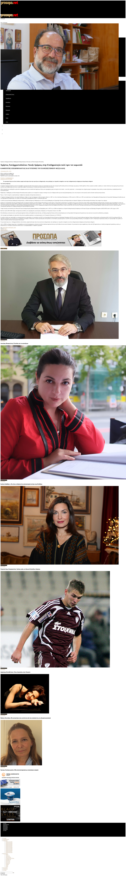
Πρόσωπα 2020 (4, 339)
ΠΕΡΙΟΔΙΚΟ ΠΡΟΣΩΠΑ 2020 (9, 227)
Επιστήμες (8, 102)
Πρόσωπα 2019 (9, 848)
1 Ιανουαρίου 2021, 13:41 (6, 171)
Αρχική (4, 823)
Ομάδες (7, 114)
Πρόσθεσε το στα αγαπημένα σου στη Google (7, 178)
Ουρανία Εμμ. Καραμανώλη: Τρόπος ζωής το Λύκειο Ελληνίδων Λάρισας (20, 569)
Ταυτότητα (5, 129)
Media (7, 854)
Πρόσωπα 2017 (9, 851)
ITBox (7, 836)
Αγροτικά (8, 855)
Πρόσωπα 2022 (9, 845)
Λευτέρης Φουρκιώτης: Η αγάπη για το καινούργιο (14, 343)
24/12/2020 (3, 566)
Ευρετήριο (5, 125)
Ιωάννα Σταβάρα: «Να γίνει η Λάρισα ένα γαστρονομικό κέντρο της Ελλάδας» (21, 484)
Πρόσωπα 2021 (9, 846)
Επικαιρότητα (6, 824)
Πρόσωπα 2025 (9, 841)
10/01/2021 (3, 340)
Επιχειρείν (8, 106)
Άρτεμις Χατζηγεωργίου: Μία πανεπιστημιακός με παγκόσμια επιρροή (19, 770)
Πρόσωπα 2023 (9, 844)
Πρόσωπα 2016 (9, 852)
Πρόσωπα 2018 (9, 850)
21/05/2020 (3, 715)
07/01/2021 (3, 481)
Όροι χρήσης (3, 832)
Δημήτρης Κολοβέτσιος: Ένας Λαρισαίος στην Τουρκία (15, 672)
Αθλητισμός (8, 90)
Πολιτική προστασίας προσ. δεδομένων (22, 832)
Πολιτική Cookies (10, 832)
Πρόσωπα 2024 (9, 843)
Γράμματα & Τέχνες (10, 94)
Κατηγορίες (5, 826)
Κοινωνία (8, 110)
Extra (7, 121)
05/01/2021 (3, 669)
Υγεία (7, 118)
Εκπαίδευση (8, 98)
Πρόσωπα (5, 825)
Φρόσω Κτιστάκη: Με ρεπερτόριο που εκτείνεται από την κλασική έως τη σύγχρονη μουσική (26, 718)
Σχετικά (4, 133)
